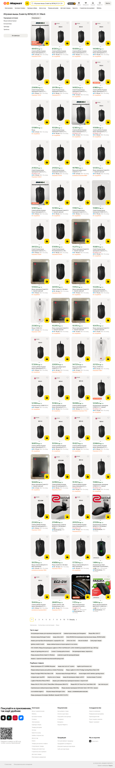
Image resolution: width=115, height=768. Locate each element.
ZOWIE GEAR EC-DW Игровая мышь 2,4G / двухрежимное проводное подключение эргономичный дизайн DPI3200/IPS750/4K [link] (60, 605)
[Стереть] (62, 3)
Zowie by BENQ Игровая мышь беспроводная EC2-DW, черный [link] (59, 485)
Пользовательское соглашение (23, 764)
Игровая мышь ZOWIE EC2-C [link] (40, 405)
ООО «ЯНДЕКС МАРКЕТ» (105, 763)
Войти (108, 3)
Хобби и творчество (38, 735)
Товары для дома (37, 727)
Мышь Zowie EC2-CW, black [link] (60, 289)
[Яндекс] (110, 765)
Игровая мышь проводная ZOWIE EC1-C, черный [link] (100, 406)
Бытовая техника (37, 716)
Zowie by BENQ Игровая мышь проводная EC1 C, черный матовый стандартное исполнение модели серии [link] (79, 485)
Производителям (94, 716)
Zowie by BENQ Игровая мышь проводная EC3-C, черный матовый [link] (39, 367)
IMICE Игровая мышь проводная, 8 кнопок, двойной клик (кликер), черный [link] (79, 605)
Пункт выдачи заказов (95, 719)
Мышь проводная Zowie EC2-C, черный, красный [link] (101, 171)
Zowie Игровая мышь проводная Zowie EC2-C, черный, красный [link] (39, 90)
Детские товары (36, 754)
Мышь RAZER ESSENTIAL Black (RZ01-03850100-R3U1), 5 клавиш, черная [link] (100, 605)
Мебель (34, 714)
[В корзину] (47, 43)
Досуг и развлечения (38, 711)
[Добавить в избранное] (47, 23)
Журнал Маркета (62, 724)
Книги (33, 741)
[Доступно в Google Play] (9, 720)
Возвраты (60, 722)
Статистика (8, 764)
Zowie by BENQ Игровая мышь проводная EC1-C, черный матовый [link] (79, 406)
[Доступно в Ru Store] (21, 720)
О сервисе (61, 719)
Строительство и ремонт (39, 751)
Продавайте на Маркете (65, 743)
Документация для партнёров (66, 746)
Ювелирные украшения (39, 757)
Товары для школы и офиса (40, 743)
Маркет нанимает (94, 722)
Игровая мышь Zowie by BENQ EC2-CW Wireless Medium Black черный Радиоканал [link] (100, 525)
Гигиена (34, 719)
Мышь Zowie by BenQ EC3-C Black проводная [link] (40, 565)
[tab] (9, 8)
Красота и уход (36, 732)
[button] (36, 18)
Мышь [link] (33, 130)
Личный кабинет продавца (65, 741)
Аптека (34, 730)
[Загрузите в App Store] (3, 720)
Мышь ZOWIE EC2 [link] (37, 328)
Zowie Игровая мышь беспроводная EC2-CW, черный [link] (58, 250)
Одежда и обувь (36, 724)
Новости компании (94, 711)
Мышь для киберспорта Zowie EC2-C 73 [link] (79, 171)
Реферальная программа (96, 714)
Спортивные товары (38, 746)
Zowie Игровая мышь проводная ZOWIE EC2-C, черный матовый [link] (100, 211)
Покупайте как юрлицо (64, 716)
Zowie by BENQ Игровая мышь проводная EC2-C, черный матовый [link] (59, 51)
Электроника (35, 722)
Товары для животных (38, 749)
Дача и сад (35, 738)
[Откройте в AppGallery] (15, 720)
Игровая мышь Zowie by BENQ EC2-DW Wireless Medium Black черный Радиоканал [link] (59, 525)
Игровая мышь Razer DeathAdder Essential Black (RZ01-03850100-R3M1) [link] (100, 565)
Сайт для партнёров (63, 749)
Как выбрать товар (63, 711)
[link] (46, 633)
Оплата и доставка (63, 714)
